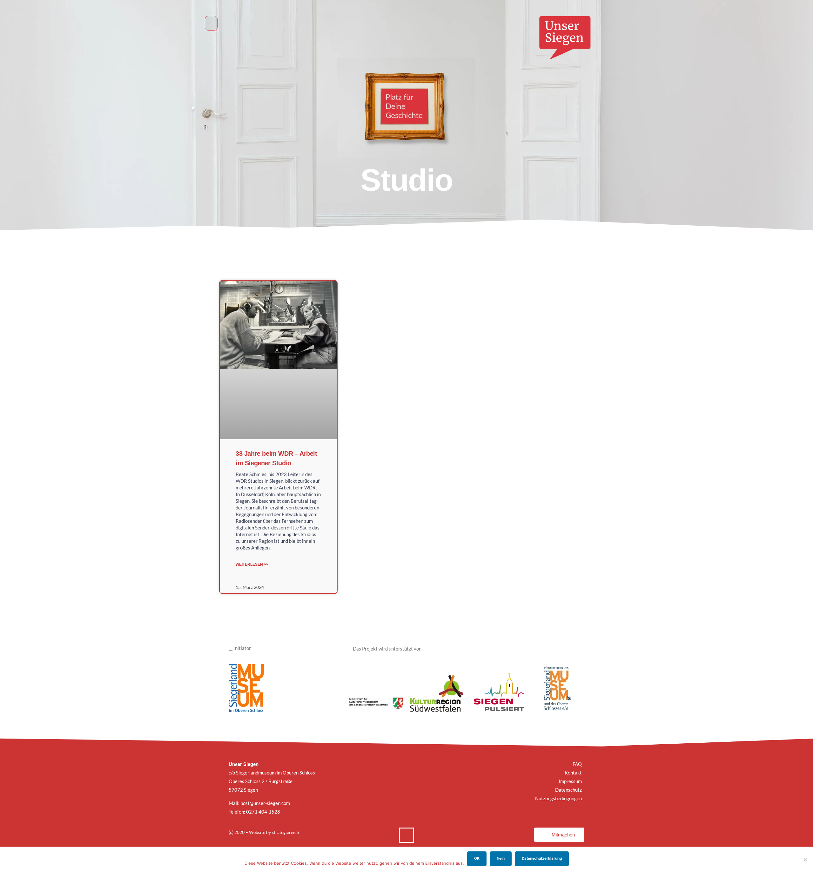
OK (477, 858)
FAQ (577, 764)
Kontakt (573, 772)
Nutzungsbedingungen (558, 798)
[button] (211, 23)
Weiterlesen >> (252, 564)
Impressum (570, 781)
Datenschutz (568, 790)
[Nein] (805, 859)
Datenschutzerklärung (542, 858)
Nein (501, 858)
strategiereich (285, 832)
